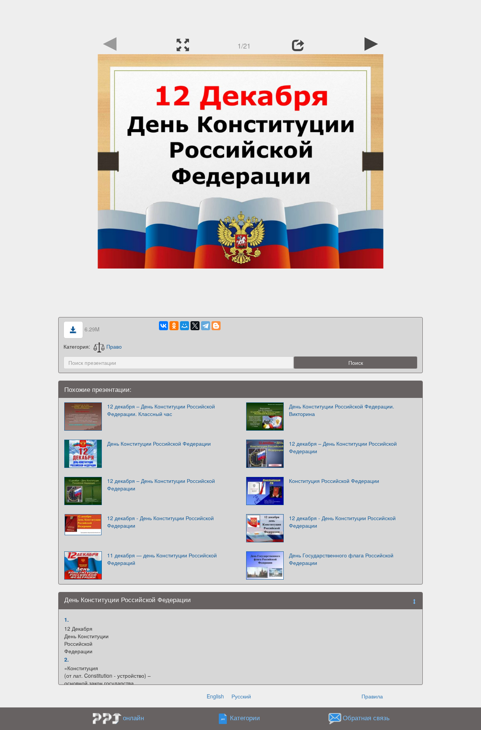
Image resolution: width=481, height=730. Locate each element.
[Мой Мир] (184, 325)
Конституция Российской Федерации (334, 480)
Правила (372, 696)
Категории (245, 717)
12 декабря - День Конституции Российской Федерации (160, 521)
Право (114, 346)
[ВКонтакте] (163, 325)
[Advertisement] (240, 17)
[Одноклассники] (173, 325)
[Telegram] (205, 325)
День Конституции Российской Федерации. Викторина (341, 409)
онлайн (133, 717)
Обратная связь (366, 717)
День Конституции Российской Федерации (159, 443)
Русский (241, 696)
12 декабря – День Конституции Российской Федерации (343, 447)
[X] (195, 325)
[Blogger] (216, 325)
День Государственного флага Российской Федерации (341, 558)
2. (66, 659)
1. (66, 619)
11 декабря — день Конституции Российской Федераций (162, 558)
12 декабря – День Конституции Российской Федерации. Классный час (161, 409)
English (215, 696)
